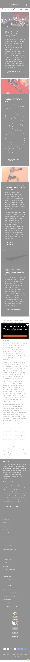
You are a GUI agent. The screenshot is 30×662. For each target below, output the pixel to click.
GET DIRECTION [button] (15, 335)
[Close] (27, 325)
